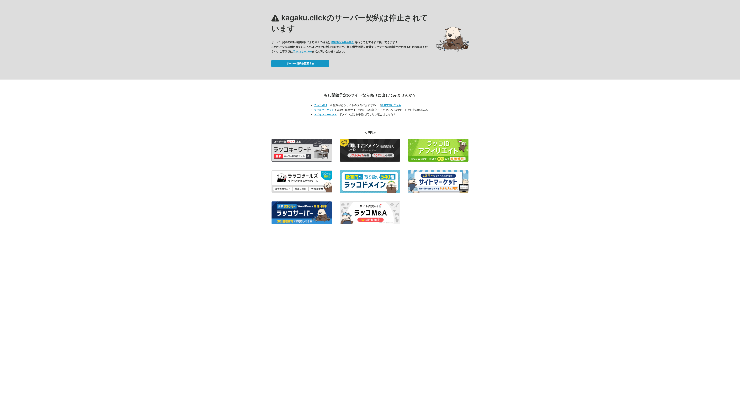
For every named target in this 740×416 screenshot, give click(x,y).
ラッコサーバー (302, 51)
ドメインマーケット (325, 114)
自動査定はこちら (391, 105)
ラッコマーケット (324, 109)
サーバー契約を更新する (300, 63)
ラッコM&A (320, 105)
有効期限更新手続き (342, 42)
